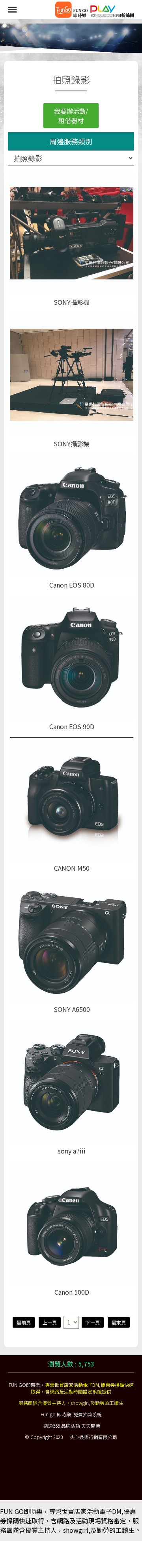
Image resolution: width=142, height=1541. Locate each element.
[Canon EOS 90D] (71, 657)
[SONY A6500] (71, 940)
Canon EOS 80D (71, 585)
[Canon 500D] (71, 1223)
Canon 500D (71, 1292)
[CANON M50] (71, 798)
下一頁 (93, 1322)
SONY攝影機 (72, 302)
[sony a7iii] (71, 1082)
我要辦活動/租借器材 (71, 115)
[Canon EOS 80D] (71, 516)
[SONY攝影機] (71, 233)
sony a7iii (72, 1151)
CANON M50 (72, 868)
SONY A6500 (72, 1009)
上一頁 (50, 1322)
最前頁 (24, 1322)
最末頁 (119, 1322)
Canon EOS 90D (71, 726)
